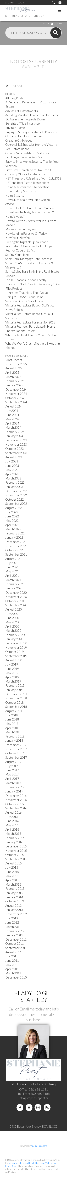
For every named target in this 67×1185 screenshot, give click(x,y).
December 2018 (16, 694)
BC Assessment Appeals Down (25, 119)
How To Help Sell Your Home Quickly (29, 208)
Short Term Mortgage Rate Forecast (28, 259)
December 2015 (16, 846)
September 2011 (16, 948)
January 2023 (14, 487)
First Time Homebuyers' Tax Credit (28, 170)
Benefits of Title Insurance (22, 123)
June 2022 (12, 516)
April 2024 (12, 423)
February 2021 (15, 584)
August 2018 (13, 711)
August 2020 (13, 609)
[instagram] (38, 1107)
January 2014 (14, 897)
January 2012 (14, 935)
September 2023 (16, 453)
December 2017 (16, 745)
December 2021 (16, 542)
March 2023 (13, 478)
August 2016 (13, 812)
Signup (9, 2)
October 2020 (14, 601)
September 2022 (16, 503)
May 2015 (12, 876)
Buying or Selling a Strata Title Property (31, 132)
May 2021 (12, 571)
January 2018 (14, 740)
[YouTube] (29, 1107)
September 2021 (16, 554)
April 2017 (12, 778)
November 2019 (16, 647)
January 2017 (14, 791)
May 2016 (12, 825)
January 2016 (14, 842)
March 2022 (13, 529)
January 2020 (14, 639)
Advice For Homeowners (21, 111)
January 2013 (14, 910)
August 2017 (13, 762)
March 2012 (13, 927)
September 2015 (16, 859)
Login (21, 2)
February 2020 (15, 635)
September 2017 (16, 757)
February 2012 (15, 931)
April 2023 (12, 474)
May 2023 (12, 470)
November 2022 (16, 495)
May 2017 (12, 774)
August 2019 (13, 660)
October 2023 (14, 448)
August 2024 (13, 406)
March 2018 (13, 732)
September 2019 (16, 656)
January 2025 (14, 385)
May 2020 (12, 622)
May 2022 (12, 520)
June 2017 (12, 770)
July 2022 (11, 512)
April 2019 (12, 677)
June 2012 (12, 922)
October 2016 (14, 804)
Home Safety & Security (20, 191)
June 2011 (12, 960)
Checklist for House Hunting (23, 136)
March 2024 (13, 427)
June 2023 (12, 465)
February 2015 (15, 888)
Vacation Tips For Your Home (24, 301)
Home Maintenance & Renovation (27, 187)
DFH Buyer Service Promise (23, 157)
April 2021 (12, 575)
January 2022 (14, 537)
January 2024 (14, 436)
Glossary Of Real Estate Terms (25, 174)
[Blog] (47, 1107)
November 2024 (16, 393)
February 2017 (15, 787)
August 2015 (13, 863)
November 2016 (16, 800)
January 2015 (14, 893)
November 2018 (16, 698)
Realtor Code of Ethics (20, 250)
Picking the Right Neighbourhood (26, 242)
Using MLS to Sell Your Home (24, 297)
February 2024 (15, 432)
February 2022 (15, 533)
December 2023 (16, 440)
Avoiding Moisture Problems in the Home (32, 115)
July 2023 (11, 461)
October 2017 (14, 753)
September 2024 (16, 402)
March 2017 (13, 783)
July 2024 (11, 410)
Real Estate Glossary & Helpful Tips (28, 246)
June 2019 (12, 668)
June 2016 (12, 821)
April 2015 (12, 880)
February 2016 (15, 838)
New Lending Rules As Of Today (26, 233)
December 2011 (16, 939)
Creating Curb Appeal (19, 140)
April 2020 (12, 626)
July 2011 (11, 956)
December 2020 (16, 592)
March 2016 (13, 833)
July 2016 (11, 817)
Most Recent (13, 360)
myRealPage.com (39, 1145)
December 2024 (16, 389)
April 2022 (12, 525)
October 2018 (14, 702)
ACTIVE (46, 24)
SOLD (59, 24)
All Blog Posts (14, 98)
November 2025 (16, 364)
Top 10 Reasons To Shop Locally (25, 280)
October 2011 (14, 943)
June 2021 (12, 567)
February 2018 (15, 736)
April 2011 (12, 969)
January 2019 (14, 690)
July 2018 (11, 715)
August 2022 (13, 508)
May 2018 (12, 723)
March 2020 (13, 630)
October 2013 (14, 901)
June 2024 (12, 415)
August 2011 (13, 952)
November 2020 (16, 597)
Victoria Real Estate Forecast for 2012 (30, 322)
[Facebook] (19, 1107)
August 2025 (13, 368)
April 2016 (12, 829)
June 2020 (12, 618)
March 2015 (13, 884)
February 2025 (15, 381)
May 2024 (12, 419)
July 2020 (11, 614)
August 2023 (13, 457)
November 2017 (16, 749)
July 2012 (11, 918)
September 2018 (16, 706)
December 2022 (16, 491)
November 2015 (16, 850)
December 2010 (16, 977)
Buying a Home (15, 128)
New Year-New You (18, 237)
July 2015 (11, 867)
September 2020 (16, 605)
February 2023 (15, 482)
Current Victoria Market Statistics (27, 153)
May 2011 (12, 965)
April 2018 (12, 728)
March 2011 (13, 973)
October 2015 (14, 855)
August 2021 (13, 559)
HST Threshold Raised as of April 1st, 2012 (33, 178)
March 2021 (13, 580)
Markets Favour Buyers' (21, 229)
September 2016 (16, 808)
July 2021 (11, 563)
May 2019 (12, 673)
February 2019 (15, 685)
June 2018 (12, 719)
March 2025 (13, 377)
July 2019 (11, 664)
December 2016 (16, 795)
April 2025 (12, 372)
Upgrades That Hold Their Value (26, 292)
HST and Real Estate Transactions (27, 183)
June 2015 (12, 872)
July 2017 (11, 766)
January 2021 (14, 588)
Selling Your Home (17, 254)
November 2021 (16, 546)
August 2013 (13, 905)
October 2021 (14, 550)
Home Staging (14, 195)
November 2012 (16, 914)
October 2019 (14, 651)
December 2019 (16, 643)
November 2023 (16, 444)
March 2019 (13, 681)
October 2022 (14, 499)
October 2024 (14, 398)
